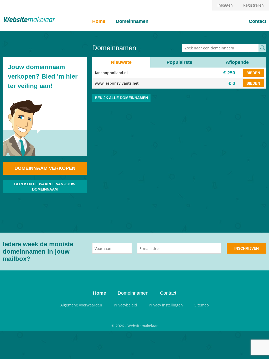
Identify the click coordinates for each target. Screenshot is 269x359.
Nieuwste (121, 62)
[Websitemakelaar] (29, 20)
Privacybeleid (125, 304)
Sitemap (201, 304)
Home (98, 21)
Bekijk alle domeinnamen (121, 98)
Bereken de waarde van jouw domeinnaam (44, 186)
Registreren (253, 5)
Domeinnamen (132, 21)
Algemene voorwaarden (81, 304)
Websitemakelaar (142, 325)
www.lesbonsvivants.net (117, 83)
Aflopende (237, 62)
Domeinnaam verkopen (44, 168)
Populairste (179, 62)
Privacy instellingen (166, 304)
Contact (257, 21)
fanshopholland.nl (111, 72)
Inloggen (225, 5)
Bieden (253, 73)
